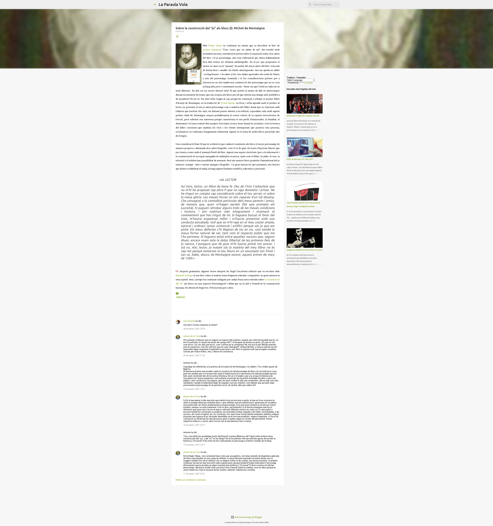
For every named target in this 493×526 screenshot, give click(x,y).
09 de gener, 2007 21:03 (194, 355)
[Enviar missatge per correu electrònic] (177, 294)
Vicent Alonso (228, 103)
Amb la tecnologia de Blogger (248, 517)
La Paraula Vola (173, 4)
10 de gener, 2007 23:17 (194, 445)
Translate (308, 83)
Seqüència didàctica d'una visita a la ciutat (305, 250)
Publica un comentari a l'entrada (191, 480)
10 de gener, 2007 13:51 (194, 389)
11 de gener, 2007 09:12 (194, 474)
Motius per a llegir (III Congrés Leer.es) (303, 116)
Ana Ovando (189, 321)
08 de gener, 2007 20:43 (194, 329)
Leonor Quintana (212, 49)
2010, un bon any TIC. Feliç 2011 (300, 159)
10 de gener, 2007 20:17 (194, 425)
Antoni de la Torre (191, 336)
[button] (177, 36)
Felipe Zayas (215, 45)
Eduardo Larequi (184, 275)
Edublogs (181, 297)
